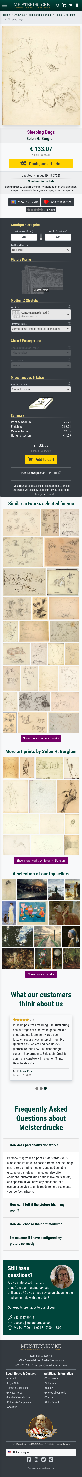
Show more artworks (41, 974)
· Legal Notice (13, 1383)
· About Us (11, 1407)
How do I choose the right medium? (36, 1224)
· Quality (48, 1388)
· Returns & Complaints (18, 1402)
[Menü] (5, 5)
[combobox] (41, 250)
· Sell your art (51, 1383)
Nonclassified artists (40, 15)
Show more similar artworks (41, 738)
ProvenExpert (27, 1071)
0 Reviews (49, 209)
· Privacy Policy (14, 1392)
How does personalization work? (34, 1145)
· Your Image (51, 1378)
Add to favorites (60, 202)
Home (6, 15)
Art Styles (19, 15)
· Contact (11, 1378)
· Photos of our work (55, 1392)
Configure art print (44, 163)
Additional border (19, 245)
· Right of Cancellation (18, 1397)
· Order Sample (52, 1402)
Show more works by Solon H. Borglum (41, 860)
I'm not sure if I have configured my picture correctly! (36, 1240)
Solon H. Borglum (65, 15)
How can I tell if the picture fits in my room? (37, 1207)
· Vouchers (50, 1397)
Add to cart (43, 459)
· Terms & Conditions (17, 1388)
